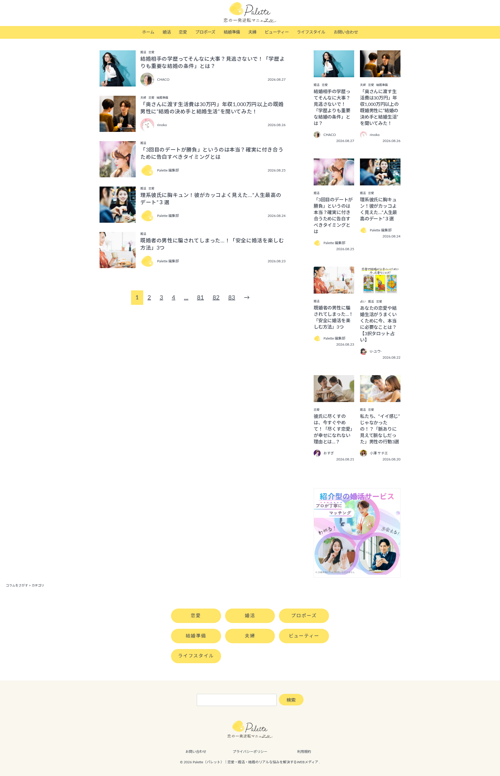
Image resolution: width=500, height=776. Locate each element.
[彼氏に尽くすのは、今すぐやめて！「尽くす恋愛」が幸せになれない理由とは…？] (334, 398)
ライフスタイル (311, 32)
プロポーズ (205, 32)
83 (231, 298)
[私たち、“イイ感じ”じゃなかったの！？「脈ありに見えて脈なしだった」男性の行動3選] (380, 398)
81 (200, 298)
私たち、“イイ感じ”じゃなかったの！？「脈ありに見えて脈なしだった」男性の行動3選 (380, 429)
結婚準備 (232, 32)
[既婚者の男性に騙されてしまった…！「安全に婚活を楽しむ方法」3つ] (334, 289)
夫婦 (252, 32)
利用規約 (304, 751)
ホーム (148, 32)
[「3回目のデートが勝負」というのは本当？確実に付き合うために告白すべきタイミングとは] (334, 181)
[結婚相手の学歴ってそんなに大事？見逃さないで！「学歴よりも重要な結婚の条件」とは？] (334, 73)
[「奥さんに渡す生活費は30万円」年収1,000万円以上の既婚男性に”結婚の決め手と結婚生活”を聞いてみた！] (380, 73)
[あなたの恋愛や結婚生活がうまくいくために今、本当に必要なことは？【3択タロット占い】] (380, 289)
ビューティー (277, 32)
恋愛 (183, 32)
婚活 (167, 32)
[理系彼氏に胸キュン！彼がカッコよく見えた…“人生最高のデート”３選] (380, 181)
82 (216, 298)
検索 (291, 700)
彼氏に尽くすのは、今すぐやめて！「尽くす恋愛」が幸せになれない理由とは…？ (333, 429)
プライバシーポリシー (250, 751)
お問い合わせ (346, 32)
